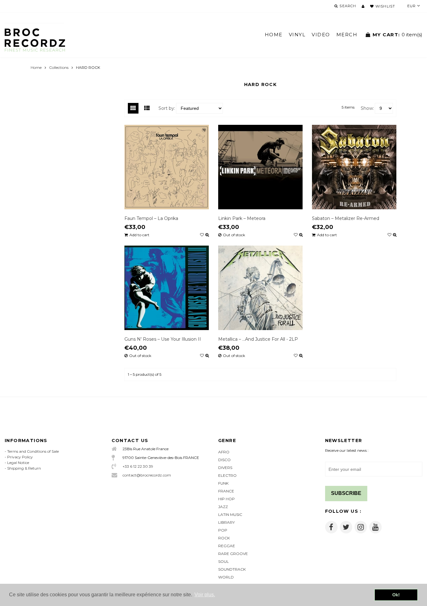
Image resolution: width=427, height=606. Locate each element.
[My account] (363, 6)
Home (36, 67)
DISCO (224, 459)
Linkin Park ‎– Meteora (241, 218)
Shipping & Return (24, 468)
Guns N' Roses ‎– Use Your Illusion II (162, 339)
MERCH (347, 35)
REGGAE (226, 545)
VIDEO (321, 35)
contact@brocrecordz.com (147, 475)
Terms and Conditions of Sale (33, 451)
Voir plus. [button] (204, 594)
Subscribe (346, 493)
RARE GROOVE (233, 553)
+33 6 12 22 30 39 (138, 466)
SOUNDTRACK (232, 569)
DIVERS (225, 467)
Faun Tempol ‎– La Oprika (151, 218)
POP (222, 530)
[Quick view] (207, 235)
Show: (367, 108)
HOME (274, 35)
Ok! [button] (396, 594)
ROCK (224, 538)
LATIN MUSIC (230, 514)
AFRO (223, 452)
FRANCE (226, 491)
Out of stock (234, 235)
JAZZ (223, 506)
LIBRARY (226, 522)
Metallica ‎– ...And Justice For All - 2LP (258, 339)
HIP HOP (226, 499)
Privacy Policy (20, 457)
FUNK (223, 483)
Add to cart (139, 235)
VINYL (297, 35)
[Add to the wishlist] (202, 235)
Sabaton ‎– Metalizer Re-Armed (345, 218)
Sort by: (166, 108)
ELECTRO (227, 475)
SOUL (223, 561)
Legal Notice (18, 462)
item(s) (397, 35)
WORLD (226, 577)
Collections (58, 67)
